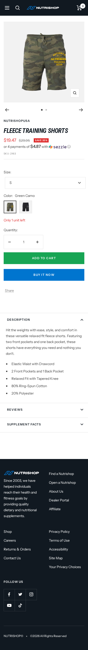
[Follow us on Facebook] (9, 594)
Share (9, 290)
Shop (8, 531)
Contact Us (12, 558)
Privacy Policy (59, 531)
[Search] (17, 8)
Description (18, 319)
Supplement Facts (24, 424)
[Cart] (79, 7)
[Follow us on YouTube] (9, 605)
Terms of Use (59, 540)
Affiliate (55, 509)
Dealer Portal (59, 500)
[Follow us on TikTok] (20, 605)
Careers (10, 540)
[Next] (81, 110)
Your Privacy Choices (65, 567)
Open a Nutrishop (62, 482)
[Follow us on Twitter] (20, 594)
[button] (44, 146)
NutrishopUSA (17, 121)
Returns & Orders (17, 549)
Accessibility (58, 549)
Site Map (56, 558)
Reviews (15, 409)
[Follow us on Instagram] (31, 594)
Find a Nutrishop (61, 474)
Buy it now (44, 275)
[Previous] (7, 110)
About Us (56, 491)
